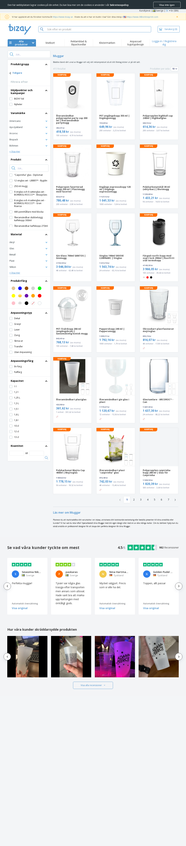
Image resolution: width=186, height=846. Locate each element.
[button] (28, 121)
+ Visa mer (14, 151)
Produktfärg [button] (19, 280)
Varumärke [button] (18, 113)
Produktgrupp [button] (20, 64)
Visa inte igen (167, 4)
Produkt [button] (16, 159)
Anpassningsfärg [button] (22, 361)
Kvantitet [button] (17, 446)
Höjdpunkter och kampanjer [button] (22, 91)
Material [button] (16, 234)
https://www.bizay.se (63, 16)
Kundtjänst (144, 10)
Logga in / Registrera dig (164, 42)
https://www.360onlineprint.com (142, 16)
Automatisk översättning (25, 603)
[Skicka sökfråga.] (11, 54)
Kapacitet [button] (17, 381)
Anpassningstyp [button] (21, 312)
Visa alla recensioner (91, 685)
